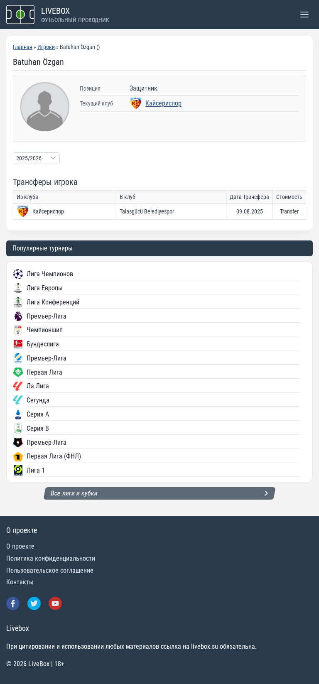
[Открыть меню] (304, 14)
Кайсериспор (163, 103)
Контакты (20, 582)
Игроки (46, 47)
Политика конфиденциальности (50, 558)
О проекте (20, 546)
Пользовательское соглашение (49, 570)
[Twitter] (34, 603)
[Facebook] (13, 603)
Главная (22, 47)
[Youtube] (55, 603)
